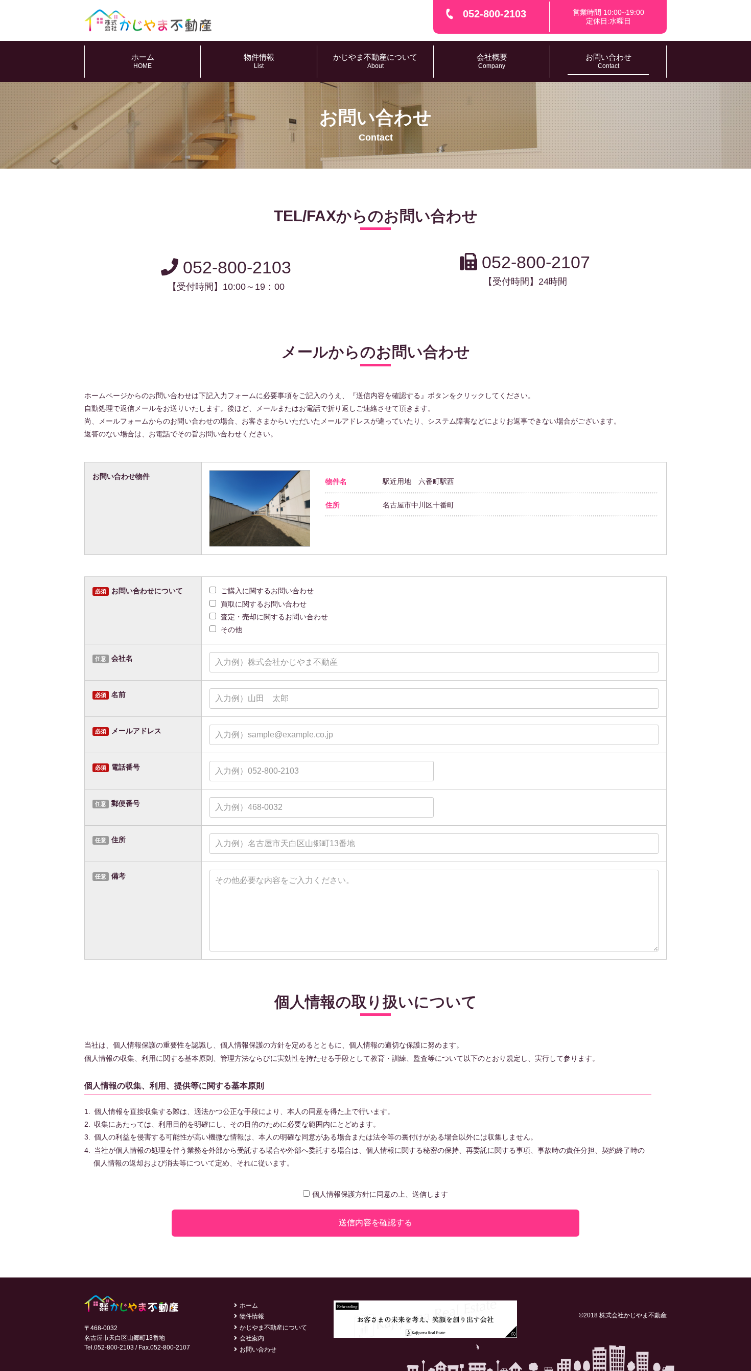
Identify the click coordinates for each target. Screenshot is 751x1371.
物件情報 (259, 61)
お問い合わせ (608, 61)
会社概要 (492, 61)
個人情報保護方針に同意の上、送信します (380, 1194)
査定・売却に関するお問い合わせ (273, 617)
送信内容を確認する (375, 1222)
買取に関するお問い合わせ (263, 604)
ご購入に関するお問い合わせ (266, 591)
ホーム (142, 61)
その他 (230, 629)
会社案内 (252, 1338)
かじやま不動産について (375, 61)
